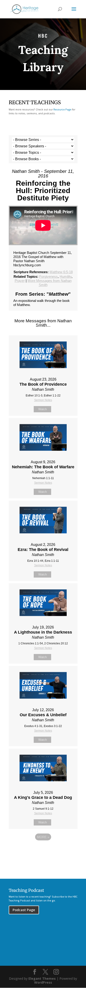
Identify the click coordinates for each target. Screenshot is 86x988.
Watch (42, 409)
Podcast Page (24, 909)
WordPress (43, 982)
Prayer (20, 281)
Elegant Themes (42, 978)
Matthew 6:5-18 (61, 272)
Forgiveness (48, 276)
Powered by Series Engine (43, 849)
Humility (66, 276)
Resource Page (62, 109)
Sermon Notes (43, 400)
